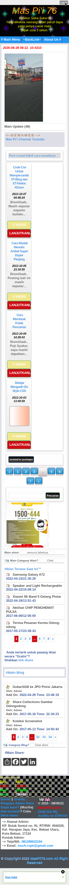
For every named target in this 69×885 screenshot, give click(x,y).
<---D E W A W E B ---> (23, 135)
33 (44, 737)
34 (50, 737)
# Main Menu (10, 39)
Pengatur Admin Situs (17, 803)
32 (37, 737)
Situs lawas (9, 815)
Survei (6, 799)
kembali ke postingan (21, 459)
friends (19, 799)
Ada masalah (10, 811)
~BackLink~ (32, 39)
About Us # (52, 39)
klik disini (25, 660)
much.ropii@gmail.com (35, 845)
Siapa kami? (10, 807)
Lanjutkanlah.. (20, 233)
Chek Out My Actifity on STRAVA (52, 814)
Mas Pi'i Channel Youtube (25, 139)
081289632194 (31, 841)
